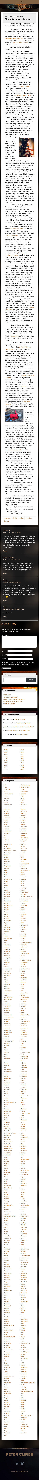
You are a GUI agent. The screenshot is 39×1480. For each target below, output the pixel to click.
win (22, 1413)
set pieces (24, 1150)
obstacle (23, 918)
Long (22, 798)
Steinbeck (24, 1233)
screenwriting (25, 1137)
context (6, 1021)
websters (24, 1376)
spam (22, 1212)
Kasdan (6, 1380)
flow (5, 1192)
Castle (6, 940)
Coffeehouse (8, 997)
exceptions (7, 1146)
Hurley (6, 1328)
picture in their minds (20, 43)
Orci (22, 940)
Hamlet (6, 1264)
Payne (23, 971)
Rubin (23, 1111)
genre (6, 1220)
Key (5, 1385)
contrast (6, 1028)
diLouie (6, 1087)
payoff (23, 973)
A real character (23, 86)
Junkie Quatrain (9, 1376)
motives (23, 879)
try (22, 1334)
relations (23, 1065)
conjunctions (8, 1015)
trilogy (23, 1328)
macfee (23, 815)
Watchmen (24, 1367)
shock (23, 1163)
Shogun (23, 1166)
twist (22, 1339)
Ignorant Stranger (9, 1336)
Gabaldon (7, 1212)
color (5, 1001)
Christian (7, 971)
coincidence (8, 999)
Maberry (23, 813)
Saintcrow (24, 1120)
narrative (24, 894)
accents (6, 798)
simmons (24, 1183)
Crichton (7, 1043)
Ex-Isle (6, 1137)
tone (22, 1312)
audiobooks (8, 844)
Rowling (23, 1109)
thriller (23, 1295)
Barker (6, 855)
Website (4, 659)
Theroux (23, 1286)
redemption (24, 1056)
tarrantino (24, 1273)
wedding (23, 1378)
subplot (23, 1251)
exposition (7, 1155)
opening (23, 934)
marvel (23, 831)
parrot (23, 964)
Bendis (6, 868)
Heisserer (7, 1286)
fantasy (6, 1163)
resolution (24, 1076)
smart (23, 1192)
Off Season (24, 925)
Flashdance (8, 1188)
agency (6, 813)
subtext (23, 1253)
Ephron (6, 1126)
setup (23, 1155)
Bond (6, 885)
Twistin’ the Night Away (10, 697)
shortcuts (24, 1172)
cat (5, 942)
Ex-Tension (7, 1144)
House (6, 1319)
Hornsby (7, 1312)
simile (23, 1181)
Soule (23, 1209)
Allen (5, 824)
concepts (7, 1010)
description (7, 1078)
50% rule (7, 789)
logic (22, 796)
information (7, 1343)
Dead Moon (8, 1071)
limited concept (25, 785)
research (24, 1074)
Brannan (7, 894)
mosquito (24, 877)
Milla (22, 857)
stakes (23, 1220)
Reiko (23, 1061)
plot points (24, 993)
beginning (7, 866)
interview (7, 1347)
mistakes (24, 859)
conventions (8, 1032)
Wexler (23, 1395)
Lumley (23, 809)
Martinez (23, 828)
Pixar (22, 988)
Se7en (23, 1142)
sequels (23, 1146)
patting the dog (25, 969)
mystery (23, 888)
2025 (5, 752)
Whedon (23, 1400)
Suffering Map (25, 1255)
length (6, 1430)
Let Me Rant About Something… (13, 701)
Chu (5, 977)
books (6, 888)
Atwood (6, 842)
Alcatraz (6, 817)
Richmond (24, 1089)
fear (5, 1170)
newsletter (24, 905)
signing (23, 1179)
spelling (23, 1214)
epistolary (7, 1128)
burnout (6, 918)
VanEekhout (24, 1350)
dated (6, 1061)
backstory (7, 853)
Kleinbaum (7, 1393)
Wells (22, 1385)
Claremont (7, 984)
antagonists (8, 831)
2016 (22, 750)
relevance (24, 1067)
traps (22, 1323)
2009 (22, 765)
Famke (6, 1161)
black (6, 877)
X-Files (23, 1430)
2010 (22, 763)
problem (23, 1017)
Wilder (23, 1409)
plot (22, 990)
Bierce (6, 872)
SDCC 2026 (7, 695)
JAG (5, 1360)
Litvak (23, 789)
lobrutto (23, 793)
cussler (6, 1052)
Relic (22, 1069)
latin (5, 1417)
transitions (24, 1319)
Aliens (6, 822)
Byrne (6, 923)
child (5, 964)
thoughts (23, 1288)
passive (23, 966)
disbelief (7, 1089)
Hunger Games (9, 1325)
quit (22, 1039)
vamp (22, 1345)
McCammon (24, 837)
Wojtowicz (24, 1417)
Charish (6, 953)
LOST (23, 800)
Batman (6, 859)
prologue (24, 1023)
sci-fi (22, 1133)
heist (5, 1288)
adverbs (6, 809)
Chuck (6, 980)
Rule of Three (25, 1113)
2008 (22, 767)
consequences (8, 1017)
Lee (5, 1426)
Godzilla (6, 1236)
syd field (23, 1266)
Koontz (6, 1402)
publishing (24, 1032)
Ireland (6, 1356)
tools (22, 1315)
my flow (23, 386)
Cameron (7, 927)
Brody (6, 903)
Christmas (7, 973)
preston (23, 1008)
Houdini (6, 1317)
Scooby (23, 1135)
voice (22, 1360)
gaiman (6, 1214)
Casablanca (8, 938)
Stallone (23, 1223)
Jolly (5, 1371)
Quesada (24, 1036)
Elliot (5, 1117)
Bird (5, 874)
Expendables (8, 1150)
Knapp (6, 1395)
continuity (7, 1023)
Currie (6, 1050)
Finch (6, 1177)
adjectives (7, 807)
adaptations (8, 804)
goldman (7, 1240)
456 (5, 787)
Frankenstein (8, 1205)
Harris (6, 1271)
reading (23, 1047)
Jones (6, 1374)
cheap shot (7, 958)
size (22, 1188)
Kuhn (6, 1409)
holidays (6, 1304)
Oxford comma (25, 953)
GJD (5, 1229)
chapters (7, 949)
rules (22, 1115)
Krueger (6, 1406)
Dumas (6, 1109)
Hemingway (8, 1290)
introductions (8, 1350)
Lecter (6, 1424)
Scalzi (23, 1126)
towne (23, 1317)
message (24, 848)
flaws (6, 1190)
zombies (23, 1433)
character (7, 518)
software (23, 1207)
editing (6, 1113)
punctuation (24, 1034)
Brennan (7, 896)
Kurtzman (7, 1411)
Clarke (6, 986)
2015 (22, 752)
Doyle (6, 1093)
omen (23, 931)
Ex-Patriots (7, 1139)
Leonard (7, 1433)
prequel (23, 1006)
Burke (6, 916)
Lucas (23, 807)
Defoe (6, 1076)
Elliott (6, 1120)
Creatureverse (8, 1041)
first (5, 1181)
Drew (6, 1107)
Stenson (23, 1236)
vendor (23, 1354)
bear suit (7, 861)
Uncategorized (25, 1343)
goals (6, 1231)
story (22, 1244)
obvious (23, 920)
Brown (6, 912)
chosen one (8, 969)
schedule (24, 1128)
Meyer (23, 853)
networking (24, 901)
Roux (22, 1107)
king (5, 1389)
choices (6, 966)
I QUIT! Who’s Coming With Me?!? (14, 699)
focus (6, 1194)
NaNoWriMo (25, 892)
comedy (6, 1004)
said (22, 1117)
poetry (23, 995)
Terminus (24, 1277)
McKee (23, 844)
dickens (6, 1085)
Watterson (24, 1371)
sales (22, 1122)
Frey (5, 1207)
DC (5, 1067)
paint (22, 958)
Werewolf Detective (27, 1391)
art (5, 837)
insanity (6, 1345)
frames (6, 1198)
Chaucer (7, 955)
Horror (6, 1315)
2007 (22, 769)
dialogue (7, 1082)
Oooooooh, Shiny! (20, 719)
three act (24, 1290)
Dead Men (7, 1069)
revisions (24, 1087)
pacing (23, 955)
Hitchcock (7, 1299)
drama (6, 1100)
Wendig (23, 1387)
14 (5, 785)
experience (7, 1152)
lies (5, 1435)
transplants (24, 1321)
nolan (23, 912)
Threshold (24, 1293)
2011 (22, 761)
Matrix (23, 835)
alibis (6, 820)
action (6, 800)
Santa (23, 1124)
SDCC (23, 1139)
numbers (24, 914)
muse (22, 885)
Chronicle (7, 975)
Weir (22, 1380)
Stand (23, 1225)
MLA (22, 861)
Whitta (23, 1404)
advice (6, 811)
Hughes (6, 1323)
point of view (25, 997)
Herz (5, 1295)
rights (23, 1093)
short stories (25, 1170)
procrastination (25, 1021)
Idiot (5, 1334)
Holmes (6, 1308)
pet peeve (24, 977)
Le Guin (6, 1422)
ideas (6, 1332)
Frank (6, 1203)
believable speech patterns (14, 38)
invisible (6, 1354)
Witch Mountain (26, 1415)
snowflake (24, 1201)
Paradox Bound (26, 960)
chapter (6, 947)
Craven (6, 1039)
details (6, 1080)
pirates (23, 984)
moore (23, 874)
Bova (5, 890)
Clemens (7, 988)
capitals (6, 931)
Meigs (23, 846)
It (4, 1358)
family (6, 1159)
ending (21, 518)
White (23, 1402)
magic (23, 822)
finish (6, 1179)
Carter (6, 936)
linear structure (25, 787)
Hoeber (6, 1301)
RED (22, 1054)
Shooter (23, 1168)
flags (5, 1183)
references (24, 1058)
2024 (5, 754)
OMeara (23, 929)
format (6, 1196)
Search (8, 674)
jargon (6, 1363)
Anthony (6, 833)
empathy (7, 1122)
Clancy (6, 982)
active (6, 802)
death (15, 518)
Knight (6, 1398)
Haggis (6, 1260)
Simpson (23, 1185)
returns (23, 1078)
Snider (23, 1198)
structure (28, 518)
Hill (5, 1297)
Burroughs (7, 920)
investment (7, 1352)
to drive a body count (23, 95)
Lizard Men (24, 791)
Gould (6, 1244)
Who (22, 1406)
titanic (23, 1306)
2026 (5, 750)
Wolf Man (24, 1420)
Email (4, 655)
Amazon (6, 826)
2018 (5, 767)
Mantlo (23, 824)
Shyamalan (24, 1174)
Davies (6, 1065)
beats (6, 863)
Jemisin (6, 1365)
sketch (23, 1190)
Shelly (23, 1161)
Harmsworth (8, 1269)
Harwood (7, 1277)
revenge (23, 1082)
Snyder (23, 1203)
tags (22, 1271)
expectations (8, 1148)
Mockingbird (25, 863)
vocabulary (24, 1358)
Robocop (24, 1098)
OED (22, 923)
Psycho (23, 1030)
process (23, 1019)
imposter (7, 1339)
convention (7, 1030)
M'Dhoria (24, 811)
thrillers (23, 1297)
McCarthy (24, 839)
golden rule (7, 1238)
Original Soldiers (26, 942)
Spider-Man (24, 1216)
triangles (23, 1325)
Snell (22, 1196)
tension (23, 1275)
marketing (24, 826)
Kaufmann (7, 1382)
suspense (24, 1264)
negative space (25, 899)
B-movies (7, 848)
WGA (22, 1398)
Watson (23, 1369)
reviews (23, 1085)
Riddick (23, 1091)
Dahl (5, 1056)
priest (23, 1012)
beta (5, 870)
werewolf (24, 1389)
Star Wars (24, 1229)
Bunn (6, 914)
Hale (5, 1262)
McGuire (23, 842)
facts (5, 1157)
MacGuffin (24, 817)
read (22, 1045)
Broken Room (8, 905)
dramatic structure (10, 1102)
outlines (23, 951)
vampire (23, 1347)
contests (7, 1019)
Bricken (6, 899)
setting (23, 1152)
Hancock (7, 1266)
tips (22, 1304)
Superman (24, 1260)
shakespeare (25, 1159)
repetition (24, 1071)
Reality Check (25, 1052)
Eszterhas (7, 1131)
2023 (5, 756)
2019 (5, 765)
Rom (22, 1102)
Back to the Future (10, 850)
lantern (6, 1415)
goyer (6, 1247)
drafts (6, 1098)
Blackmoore (8, 879)
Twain (23, 1336)
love (22, 802)
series (23, 1148)
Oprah (23, 938)
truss (22, 1332)
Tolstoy (23, 1310)
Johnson (7, 1367)
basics (6, 857)
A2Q (5, 791)
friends (6, 1209)
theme (23, 1284)
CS (5, 1047)
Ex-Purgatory (8, 1142)
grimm (6, 1253)
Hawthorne (7, 1279)
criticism (6, 1045)
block (6, 883)
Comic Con (7, 1006)
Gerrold (6, 1223)
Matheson (24, 833)
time (22, 1299)
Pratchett (24, 999)
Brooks (6, 909)
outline (23, 949)
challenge (7, 944)
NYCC (23, 916)
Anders (6, 828)
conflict (6, 1012)
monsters (24, 868)
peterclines (6, 727)
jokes (6, 1369)
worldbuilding (25, 1426)
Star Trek (24, 1227)
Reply (5, 551)
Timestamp (24, 1301)
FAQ (5, 1166)
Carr (5, 934)
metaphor (24, 850)
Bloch (6, 881)
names (23, 890)
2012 (22, 758)
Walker (23, 1365)
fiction (6, 1174)
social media (25, 1205)
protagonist (24, 1028)
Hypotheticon (8, 1330)
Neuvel (23, 903)
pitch (22, 986)
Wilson (23, 1411)
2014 (22, 754)
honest (6, 1310)
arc (5, 835)
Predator (23, 1001)
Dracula (6, 1096)
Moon (23, 872)
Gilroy (6, 1227)
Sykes (23, 1269)
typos (22, 1341)
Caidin (6, 925)
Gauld (6, 1218)
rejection (23, 1063)
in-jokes (6, 1341)
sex (22, 1157)
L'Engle (6, 1413)
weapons (24, 1374)
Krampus (7, 1404)
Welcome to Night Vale (28, 1382)
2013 (22, 756)
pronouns (24, 1025)
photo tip (24, 980)
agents (6, 815)
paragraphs (24, 962)
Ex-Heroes (7, 1135)
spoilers (23, 1218)
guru (5, 1258)
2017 (5, 769)
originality (24, 944)
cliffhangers (8, 990)
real (22, 1050)
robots (23, 1100)
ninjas (23, 909)
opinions (23, 936)
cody (5, 995)
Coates (6, 993)
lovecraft (23, 804)
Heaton (6, 1284)
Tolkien (23, 1308)
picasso (23, 982)
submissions (25, 1249)
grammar (7, 1249)
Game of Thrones (9, 1216)
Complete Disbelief (9, 703)
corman (6, 1036)
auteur (6, 846)
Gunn (6, 1255)
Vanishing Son (25, 1352)
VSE (22, 1363)
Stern (22, 1238)
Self (22, 1144)
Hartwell (6, 1275)
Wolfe (23, 1422)
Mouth (23, 881)
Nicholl (23, 907)
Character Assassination (18, 19)
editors (6, 1115)
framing (6, 1201)
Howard (6, 1321)
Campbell (7, 929)
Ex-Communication (10, 1133)
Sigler (23, 1177)
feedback (7, 1172)
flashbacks (7, 1185)
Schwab (23, 1131)
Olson (23, 927)
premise (23, 1004)
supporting (24, 1262)
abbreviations (8, 793)
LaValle (6, 1420)
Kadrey (6, 1378)
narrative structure (27, 896)
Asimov (6, 839)
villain (23, 1356)
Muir (22, 883)
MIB (22, 855)
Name (4, 651)
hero (5, 1293)
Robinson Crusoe (26, 1096)
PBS (22, 975)
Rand (22, 1043)
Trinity (23, 1330)
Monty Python (25, 870)
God (5, 1233)
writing (23, 1428)
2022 (5, 758)
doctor (6, 1091)
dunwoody (7, 1111)
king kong (7, 1391)
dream (6, 1104)
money (23, 866)
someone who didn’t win (15, 450)
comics (6, 1008)
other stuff (24, 947)
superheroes (25, 1258)
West (22, 1393)
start (22, 1231)
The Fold (24, 1282)
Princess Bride (25, 1015)
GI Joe (6, 1225)
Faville (6, 1168)
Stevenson (24, 1240)
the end (6, 521)
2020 (5, 763)
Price (22, 1010)
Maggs (23, 820)
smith (22, 1194)
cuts (5, 1054)
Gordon (6, 1242)
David (6, 1063)
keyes (6, 1387)
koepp (6, 1400)
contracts (7, 1025)
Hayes (6, 1282)
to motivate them (17, 229)
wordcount (24, 1424)
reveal (23, 1080)
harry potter (8, 1273)
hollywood (7, 1306)
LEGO (6, 1428)
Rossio (23, 1104)
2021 (5, 761)
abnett (6, 796)
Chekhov (7, 962)
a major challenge (11, 235)
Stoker (23, 1242)
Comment (6, 635)
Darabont (7, 1058)
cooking (6, 1034)
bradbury (7, 892)
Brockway (7, 901)
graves (6, 1251)
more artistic (14, 336)
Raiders (23, 1041)
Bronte (6, 907)
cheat (6, 960)
